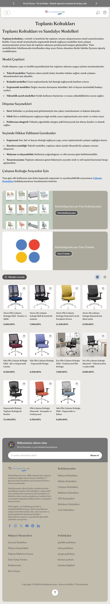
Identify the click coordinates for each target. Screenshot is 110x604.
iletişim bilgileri (66, 565)
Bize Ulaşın (14, 571)
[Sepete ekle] (24, 288)
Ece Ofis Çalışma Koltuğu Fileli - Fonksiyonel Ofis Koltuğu (68, 363)
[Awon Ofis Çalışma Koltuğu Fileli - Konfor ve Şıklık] (15, 297)
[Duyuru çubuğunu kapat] (106, 3)
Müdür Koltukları (67, 481)
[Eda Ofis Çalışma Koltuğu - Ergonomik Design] (42, 345)
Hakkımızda (14, 565)
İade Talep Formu (17, 559)
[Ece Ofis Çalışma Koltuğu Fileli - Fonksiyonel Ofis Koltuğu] (68, 345)
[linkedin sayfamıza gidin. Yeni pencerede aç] (38, 526)
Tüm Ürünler (63, 253)
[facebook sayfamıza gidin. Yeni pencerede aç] (9, 526)
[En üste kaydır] (55, 592)
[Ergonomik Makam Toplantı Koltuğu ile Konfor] (15, 392)
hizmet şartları (66, 559)
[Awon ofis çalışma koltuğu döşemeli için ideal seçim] (94, 297)
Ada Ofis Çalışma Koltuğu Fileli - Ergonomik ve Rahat (68, 411)
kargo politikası (66, 553)
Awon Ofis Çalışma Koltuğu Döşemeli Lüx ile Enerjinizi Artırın (67, 316)
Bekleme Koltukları (68, 492)
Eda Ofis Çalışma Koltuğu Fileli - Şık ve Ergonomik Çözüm (15, 363)
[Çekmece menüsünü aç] (6, 12)
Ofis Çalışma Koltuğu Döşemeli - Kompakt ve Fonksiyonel (41, 411)
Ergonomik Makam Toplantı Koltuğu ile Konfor (12, 411)
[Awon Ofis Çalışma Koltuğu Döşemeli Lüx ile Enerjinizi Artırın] (68, 297)
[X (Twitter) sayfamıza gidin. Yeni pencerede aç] (21, 526)
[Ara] (98, 12)
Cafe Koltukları (66, 509)
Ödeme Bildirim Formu (20, 553)
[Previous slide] (13, 3)
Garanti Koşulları (17, 542)
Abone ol (94, 455)
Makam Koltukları (67, 475)
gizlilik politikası (67, 542)
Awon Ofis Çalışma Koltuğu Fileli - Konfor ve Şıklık (15, 316)
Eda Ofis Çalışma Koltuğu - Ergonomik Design (42, 362)
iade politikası (65, 548)
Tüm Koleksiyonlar (66, 213)
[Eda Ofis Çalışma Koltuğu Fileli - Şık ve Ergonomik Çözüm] (15, 345)
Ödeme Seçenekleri (18, 548)
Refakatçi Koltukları (69, 504)
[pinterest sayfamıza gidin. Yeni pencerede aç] (32, 526)
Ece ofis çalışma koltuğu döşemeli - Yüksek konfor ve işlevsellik (94, 363)
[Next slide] (96, 3)
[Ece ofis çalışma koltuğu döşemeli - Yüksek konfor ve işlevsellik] (94, 345)
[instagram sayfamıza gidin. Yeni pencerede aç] (15, 526)
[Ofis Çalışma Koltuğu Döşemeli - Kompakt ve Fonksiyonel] (42, 392)
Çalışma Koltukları (68, 486)
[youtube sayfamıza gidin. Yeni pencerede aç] (27, 526)
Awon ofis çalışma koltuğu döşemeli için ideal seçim (92, 316)
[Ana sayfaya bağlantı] (19, 469)
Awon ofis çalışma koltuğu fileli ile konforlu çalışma (41, 316)
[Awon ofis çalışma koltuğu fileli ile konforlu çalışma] (42, 297)
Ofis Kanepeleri (66, 498)
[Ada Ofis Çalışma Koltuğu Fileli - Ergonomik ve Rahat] (68, 392)
